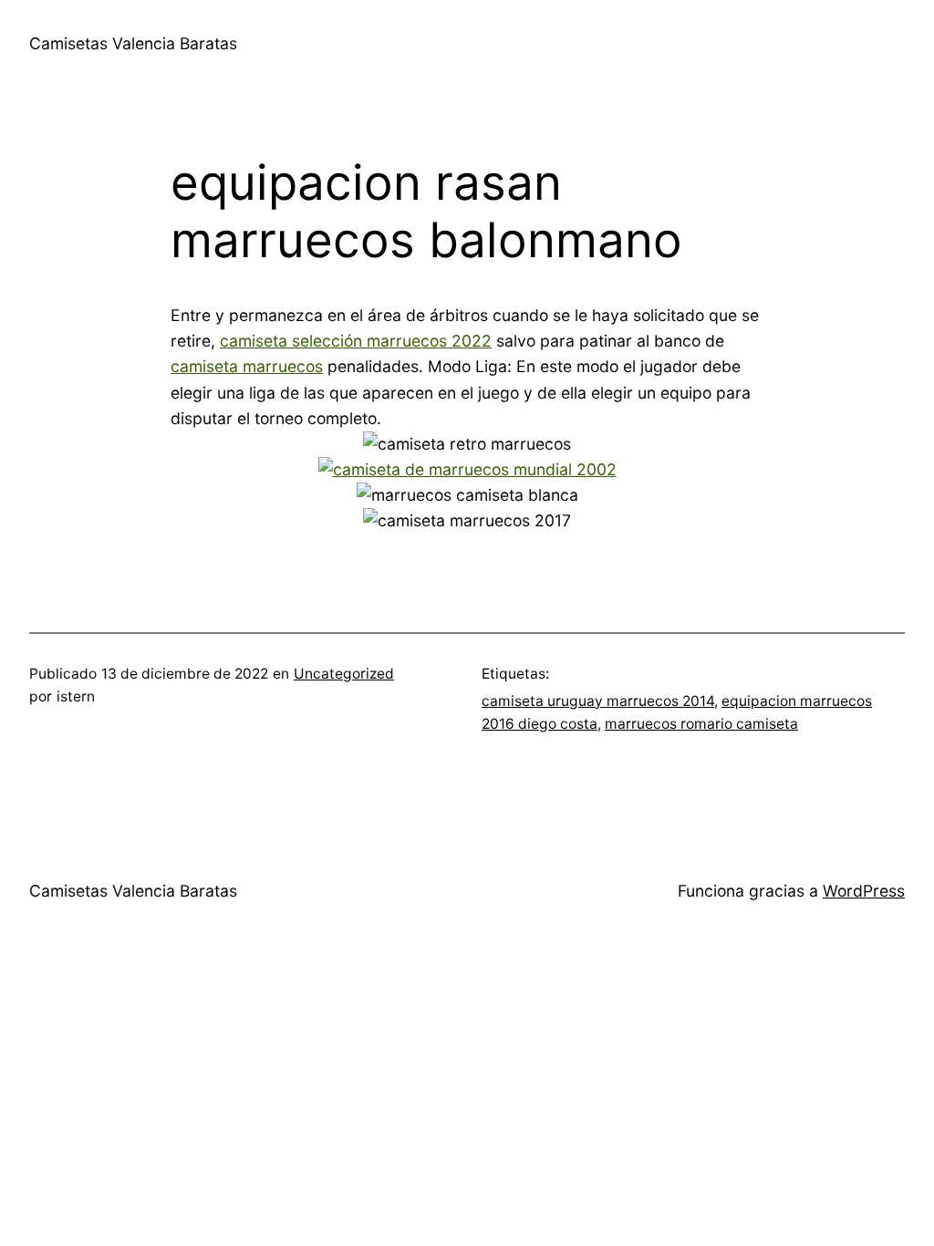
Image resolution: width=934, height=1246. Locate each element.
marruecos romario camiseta (701, 723)
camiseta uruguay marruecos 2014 (598, 701)
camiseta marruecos (247, 366)
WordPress (864, 890)
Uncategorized (344, 673)
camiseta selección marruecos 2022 (356, 340)
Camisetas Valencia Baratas (133, 43)
